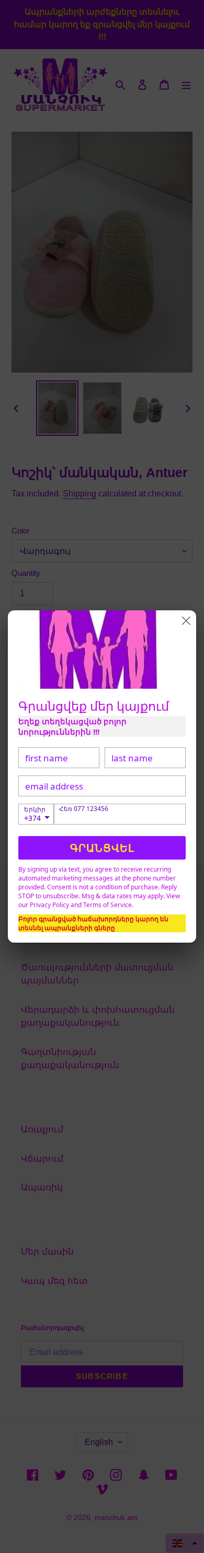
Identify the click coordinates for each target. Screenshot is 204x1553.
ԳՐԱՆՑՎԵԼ (102, 848)
